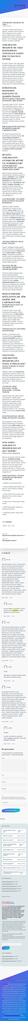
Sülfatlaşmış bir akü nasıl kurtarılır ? (8, 854)
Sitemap (2, 819)
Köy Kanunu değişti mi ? (8, 863)
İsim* (3, 775)
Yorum (3, 758)
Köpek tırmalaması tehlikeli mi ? (10, 867)
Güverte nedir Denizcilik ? (7, 881)
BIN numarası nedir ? (7, 859)
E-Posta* (4, 781)
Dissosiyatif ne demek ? (9, 540)
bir (9, 525)
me (13, 525)
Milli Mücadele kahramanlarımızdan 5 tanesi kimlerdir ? (11, 872)
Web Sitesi (4, 788)
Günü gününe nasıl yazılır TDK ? (9, 890)
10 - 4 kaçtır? (5, 802)
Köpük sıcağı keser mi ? (8, 849)
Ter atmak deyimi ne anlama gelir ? (9, 831)
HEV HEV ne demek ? (8, 835)
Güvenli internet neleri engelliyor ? (9, 886)
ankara (4, 525)
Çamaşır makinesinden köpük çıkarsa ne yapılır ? (9, 845)
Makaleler (9, 522)
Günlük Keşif (19, 5)
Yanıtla (11, 597)
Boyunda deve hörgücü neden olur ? (13, 535)
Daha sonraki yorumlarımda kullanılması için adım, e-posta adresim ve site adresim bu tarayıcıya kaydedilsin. (14, 798)
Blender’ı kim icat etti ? (8, 840)
